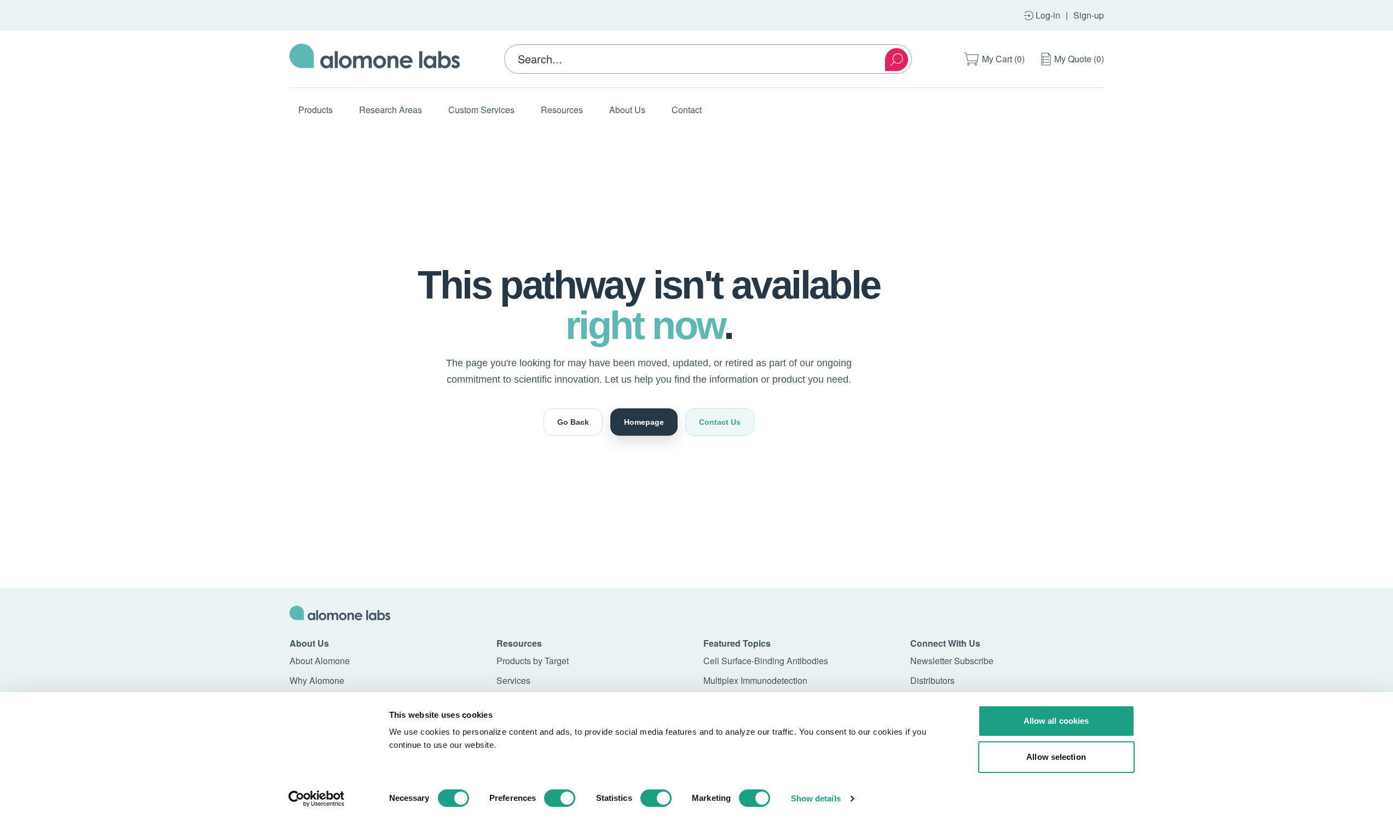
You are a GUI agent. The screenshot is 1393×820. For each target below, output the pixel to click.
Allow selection (1056, 757)
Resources (562, 109)
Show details (816, 798)
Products (315, 109)
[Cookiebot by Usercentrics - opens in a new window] (316, 798)
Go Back (573, 422)
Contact (687, 109)
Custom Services (481, 109)
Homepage (644, 422)
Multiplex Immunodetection (755, 680)
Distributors (932, 680)
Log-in (1048, 15)
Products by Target (532, 660)
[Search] (896, 59)
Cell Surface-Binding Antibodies (765, 660)
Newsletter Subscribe (951, 660)
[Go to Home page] (375, 59)
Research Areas (390, 109)
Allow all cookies (1056, 720)
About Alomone (320, 660)
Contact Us (720, 422)
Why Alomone (317, 680)
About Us (627, 109)
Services (513, 680)
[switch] (559, 798)
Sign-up (1088, 15)
